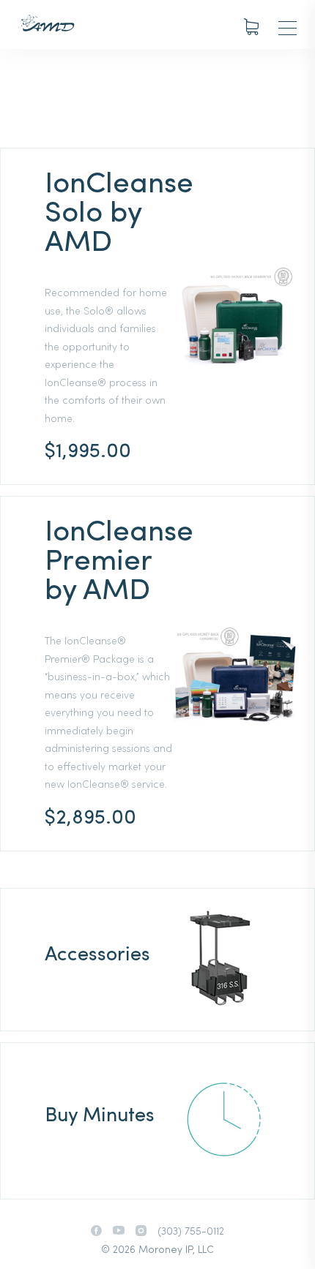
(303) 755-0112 (191, 1232)
